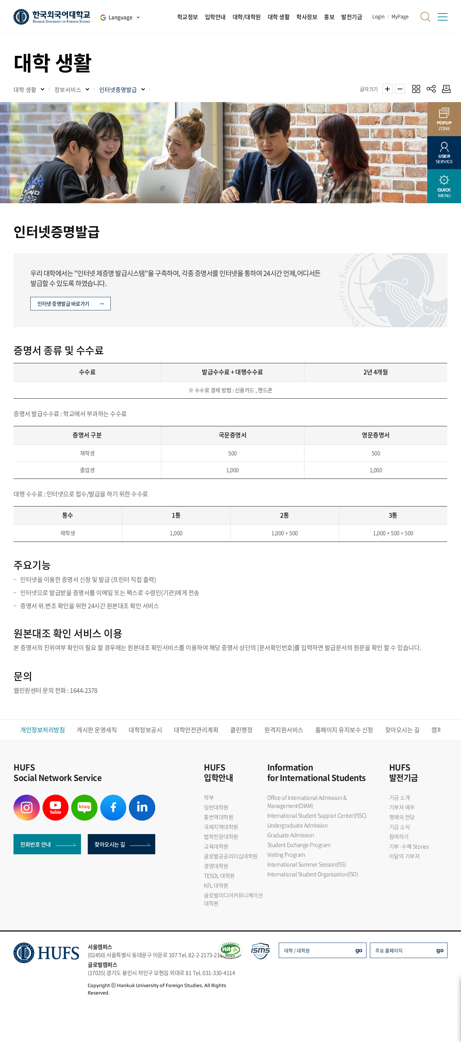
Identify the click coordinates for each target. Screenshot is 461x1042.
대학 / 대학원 (297, 950)
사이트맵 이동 (442, 17)
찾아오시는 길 (402, 729)
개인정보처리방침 (42, 729)
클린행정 (241, 729)
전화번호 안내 (35, 844)
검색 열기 (426, 17)
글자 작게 (400, 89)
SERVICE (444, 158)
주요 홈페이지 (389, 950)
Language (120, 17)
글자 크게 (387, 89)
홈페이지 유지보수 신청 (344, 729)
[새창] (26, 799)
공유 (431, 89)
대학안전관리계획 (196, 729)
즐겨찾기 (416, 89)
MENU (444, 192)
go (358, 949)
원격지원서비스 (283, 729)
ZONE (444, 125)
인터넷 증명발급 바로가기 (63, 303)
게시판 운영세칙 (97, 729)
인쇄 (445, 89)
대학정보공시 (145, 729)
